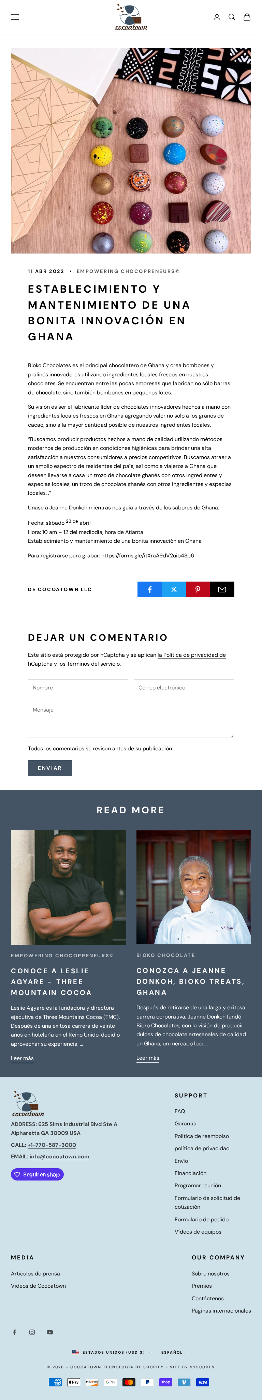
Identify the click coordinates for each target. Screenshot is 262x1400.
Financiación (190, 1173)
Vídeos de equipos (198, 1231)
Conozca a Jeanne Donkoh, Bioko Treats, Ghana (190, 981)
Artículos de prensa (35, 1273)
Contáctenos (208, 1298)
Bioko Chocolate (165, 955)
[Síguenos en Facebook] (14, 1332)
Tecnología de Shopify (133, 1367)
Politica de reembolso (202, 1136)
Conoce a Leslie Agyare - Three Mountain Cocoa (51, 981)
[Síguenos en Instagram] (32, 1332)
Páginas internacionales (221, 1310)
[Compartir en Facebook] (150, 589)
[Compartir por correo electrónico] (222, 589)
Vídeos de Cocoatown (38, 1285)
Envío (181, 1161)
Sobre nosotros (211, 1273)
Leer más (22, 1058)
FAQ (180, 1111)
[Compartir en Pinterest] (198, 589)
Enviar (50, 768)
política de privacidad (202, 1148)
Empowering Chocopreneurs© (128, 271)
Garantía (185, 1123)
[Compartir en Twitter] (174, 589)
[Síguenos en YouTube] (49, 1332)
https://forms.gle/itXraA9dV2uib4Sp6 (147, 555)
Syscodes (202, 1367)
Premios (202, 1285)
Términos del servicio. (94, 663)
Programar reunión (198, 1185)
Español (172, 1352)
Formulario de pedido (202, 1219)
